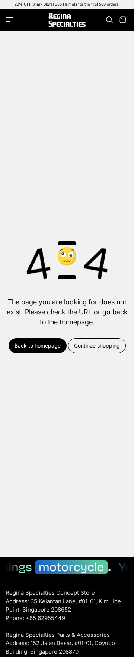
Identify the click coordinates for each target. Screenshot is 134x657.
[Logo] (67, 20)
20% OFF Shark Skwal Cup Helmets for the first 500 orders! (67, 4)
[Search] (109, 19)
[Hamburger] (9, 20)
